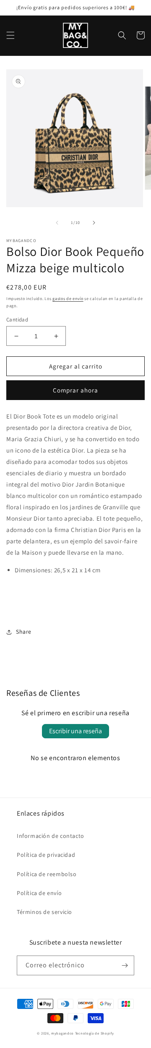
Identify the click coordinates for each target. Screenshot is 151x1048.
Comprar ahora (75, 390)
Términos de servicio (44, 912)
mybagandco (62, 1033)
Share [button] (23, 631)
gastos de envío (67, 298)
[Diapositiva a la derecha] (94, 222)
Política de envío (39, 893)
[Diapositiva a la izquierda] (57, 222)
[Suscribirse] (124, 965)
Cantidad (17, 319)
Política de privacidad (46, 854)
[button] (10, 35)
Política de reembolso (47, 874)
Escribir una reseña (75, 731)
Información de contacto (50, 836)
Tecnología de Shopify (94, 1033)
